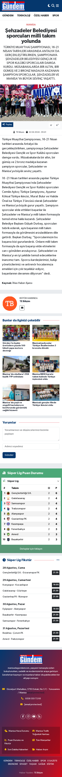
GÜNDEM (7, 15)
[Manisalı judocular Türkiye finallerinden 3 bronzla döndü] (46, 333)
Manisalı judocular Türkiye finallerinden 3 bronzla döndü (44, 345)
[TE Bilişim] (10, 303)
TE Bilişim (20, 132)
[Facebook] (22, 716)
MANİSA (31, 24)
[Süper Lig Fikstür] (58, 560)
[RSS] (39, 716)
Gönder (9, 455)
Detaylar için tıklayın (31, 549)
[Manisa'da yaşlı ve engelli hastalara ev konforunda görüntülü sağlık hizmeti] (16, 392)
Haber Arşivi (42, 749)
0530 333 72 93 (33, 698)
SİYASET (24, 764)
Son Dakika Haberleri (18, 749)
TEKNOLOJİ (23, 15)
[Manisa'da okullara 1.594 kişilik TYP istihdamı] (16, 364)
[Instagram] (28, 716)
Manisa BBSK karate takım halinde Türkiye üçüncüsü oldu (43, 376)
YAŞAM (33, 764)
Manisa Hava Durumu (19, 731)
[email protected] (35, 693)
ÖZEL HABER (41, 15)
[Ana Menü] (57, 6)
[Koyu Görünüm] (49, 6)
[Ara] (53, 6)
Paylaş (9, 124)
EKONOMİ (13, 764)
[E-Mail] (22, 307)
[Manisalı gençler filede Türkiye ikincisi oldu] (46, 392)
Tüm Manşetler (43, 740)
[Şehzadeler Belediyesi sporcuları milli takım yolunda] (31, 102)
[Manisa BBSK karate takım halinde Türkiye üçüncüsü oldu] (46, 364)
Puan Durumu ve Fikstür (14, 742)
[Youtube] (33, 716)
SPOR (55, 15)
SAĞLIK (41, 764)
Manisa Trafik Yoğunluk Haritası (40, 732)
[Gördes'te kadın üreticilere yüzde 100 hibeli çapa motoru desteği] (16, 333)
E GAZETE (52, 761)
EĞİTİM (50, 764)
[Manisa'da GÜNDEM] (13, 6)
